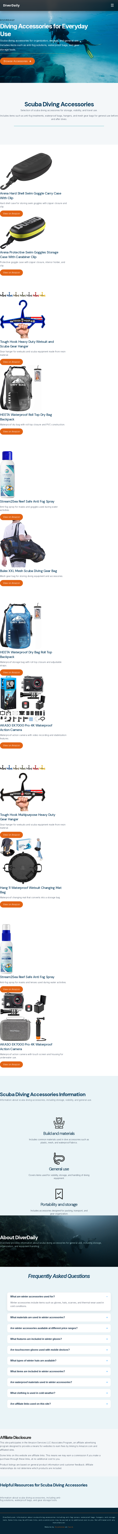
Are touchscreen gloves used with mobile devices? (59, 1349)
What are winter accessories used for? (59, 1296)
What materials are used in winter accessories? (59, 1317)
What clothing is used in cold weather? (59, 1393)
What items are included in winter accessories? (59, 1371)
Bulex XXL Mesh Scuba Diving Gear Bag (28, 571)
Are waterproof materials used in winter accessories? (59, 1382)
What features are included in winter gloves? (59, 1339)
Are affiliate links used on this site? (59, 1404)
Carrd (70, 1527)
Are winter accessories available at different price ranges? (59, 1328)
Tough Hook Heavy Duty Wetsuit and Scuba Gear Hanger (27, 344)
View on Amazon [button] (11, 213)
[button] (17, 61)
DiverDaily (11, 5)
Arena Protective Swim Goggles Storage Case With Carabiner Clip (29, 254)
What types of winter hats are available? (59, 1360)
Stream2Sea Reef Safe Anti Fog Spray (27, 501)
